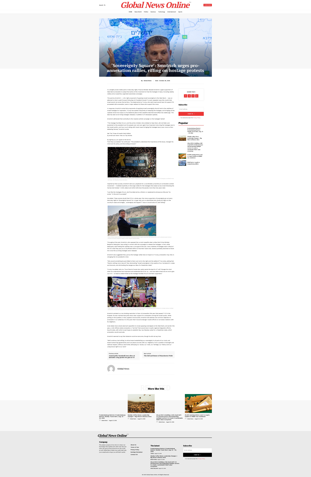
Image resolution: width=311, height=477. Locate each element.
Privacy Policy (196, 117)
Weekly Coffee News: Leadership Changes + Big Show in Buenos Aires (194, 138)
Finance (155, 60)
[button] (102, 5)
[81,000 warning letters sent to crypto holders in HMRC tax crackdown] (182, 156)
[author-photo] (100, 420)
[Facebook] (185, 96)
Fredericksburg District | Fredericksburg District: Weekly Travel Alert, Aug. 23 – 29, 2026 (195, 130)
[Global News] (111, 369)
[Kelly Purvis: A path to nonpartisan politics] (182, 163)
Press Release (154, 468)
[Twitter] (189, 96)
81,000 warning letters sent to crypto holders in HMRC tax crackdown (195, 156)
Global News (147, 80)
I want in (190, 113)
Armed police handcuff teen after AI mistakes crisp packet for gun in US (122, 356)
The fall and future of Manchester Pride (158, 356)
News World (153, 459)
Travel (152, 453)
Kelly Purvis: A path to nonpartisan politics (193, 163)
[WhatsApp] (196, 96)
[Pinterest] (193, 96)
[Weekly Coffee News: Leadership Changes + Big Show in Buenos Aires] (182, 138)
